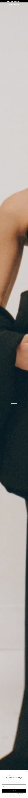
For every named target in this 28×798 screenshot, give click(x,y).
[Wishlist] (22, 4)
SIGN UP (14, 790)
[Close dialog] (27, 771)
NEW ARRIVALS (14, 402)
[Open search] (6, 4)
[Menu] (3, 4)
